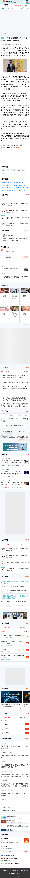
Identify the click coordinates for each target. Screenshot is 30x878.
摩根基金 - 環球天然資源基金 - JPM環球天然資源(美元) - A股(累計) (12, 642)
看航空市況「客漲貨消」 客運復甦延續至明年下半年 (15, 188)
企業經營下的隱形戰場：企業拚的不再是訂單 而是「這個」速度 (4, 296)
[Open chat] (27, 8)
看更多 (26, 194)
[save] (22, 8)
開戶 (27, 636)
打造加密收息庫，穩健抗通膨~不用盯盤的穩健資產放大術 (17, 218)
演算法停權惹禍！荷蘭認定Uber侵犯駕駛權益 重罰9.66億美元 (25, 296)
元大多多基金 (4, 649)
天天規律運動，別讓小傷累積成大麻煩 (14, 313)
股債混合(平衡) (9, 637)
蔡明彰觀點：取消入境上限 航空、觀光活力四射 (14, 190)
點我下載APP (18, 148)
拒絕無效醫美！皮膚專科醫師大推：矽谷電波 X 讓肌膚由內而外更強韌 (25, 313)
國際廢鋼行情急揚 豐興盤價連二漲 (12, 268)
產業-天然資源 (9, 645)
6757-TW (11, 48)
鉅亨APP (7, 870)
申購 (27, 643)
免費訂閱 (26, 851)
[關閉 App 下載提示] (1, 2)
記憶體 (7, 724)
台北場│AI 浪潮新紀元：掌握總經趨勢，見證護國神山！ (17, 211)
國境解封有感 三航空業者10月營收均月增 (12, 182)
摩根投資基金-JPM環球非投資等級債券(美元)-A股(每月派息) (12, 656)
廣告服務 (26, 870)
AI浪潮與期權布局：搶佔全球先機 (12, 145)
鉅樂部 (16, 870)
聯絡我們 (19, 873)
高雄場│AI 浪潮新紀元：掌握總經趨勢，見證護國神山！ (17, 224)
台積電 (7, 729)
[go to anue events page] (23, 5)
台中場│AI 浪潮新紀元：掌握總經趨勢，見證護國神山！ (17, 204)
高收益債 (8, 659)
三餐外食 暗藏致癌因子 (14, 296)
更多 (27, 371)
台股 (4, 33)
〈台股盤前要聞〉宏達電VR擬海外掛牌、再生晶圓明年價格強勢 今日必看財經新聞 (15, 277)
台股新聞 (8, 33)
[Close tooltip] (25, 12)
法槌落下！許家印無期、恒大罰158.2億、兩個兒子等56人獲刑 (4, 313)
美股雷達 (8, 458)
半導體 (7, 733)
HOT (7, 203)
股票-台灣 (8, 651)
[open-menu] (1, 5)
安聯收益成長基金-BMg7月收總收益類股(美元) (12, 635)
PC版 (2, 870)
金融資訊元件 (12, 873)
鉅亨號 (12, 870)
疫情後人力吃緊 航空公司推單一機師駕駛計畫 (13, 185)
